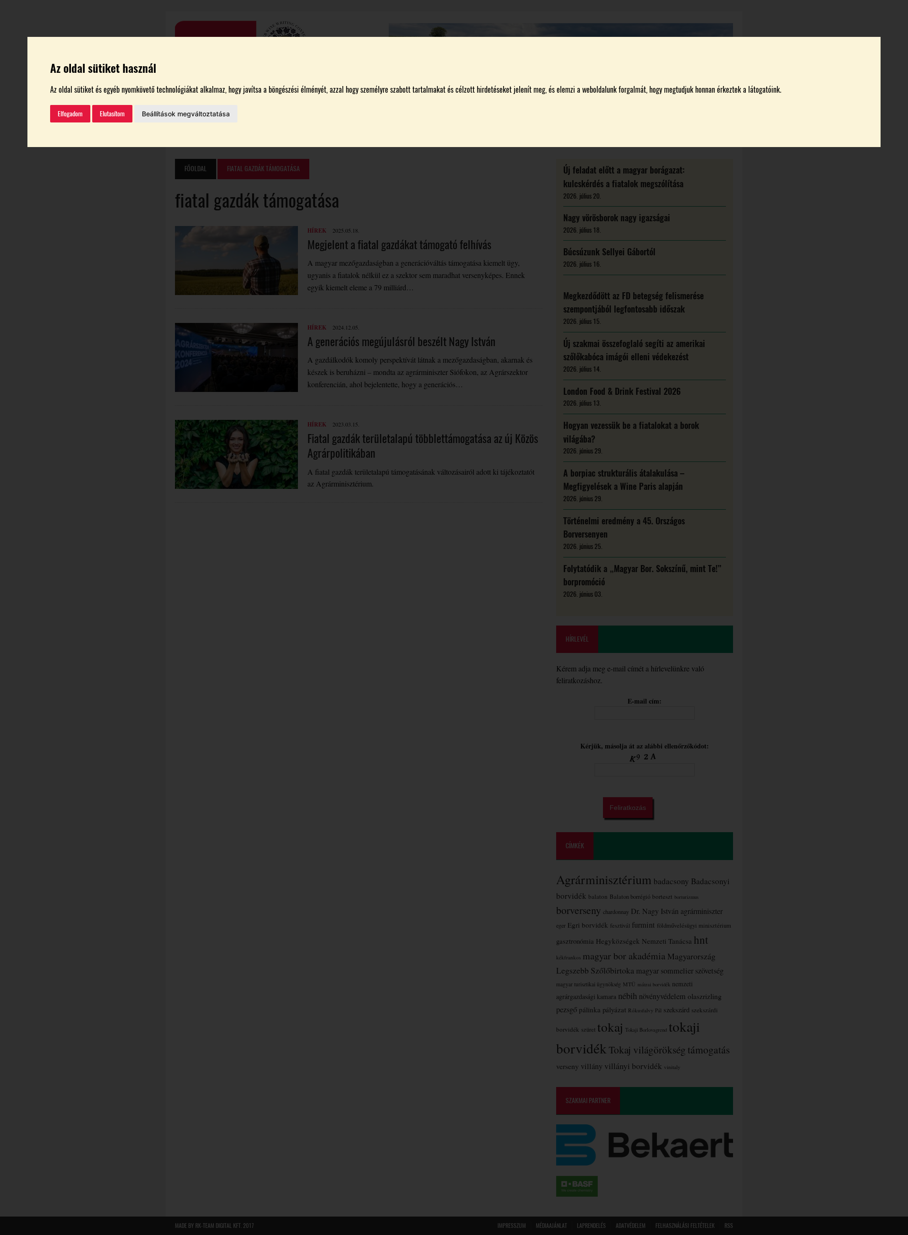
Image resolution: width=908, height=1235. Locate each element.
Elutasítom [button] (112, 113)
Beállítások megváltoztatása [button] (186, 114)
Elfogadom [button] (70, 113)
